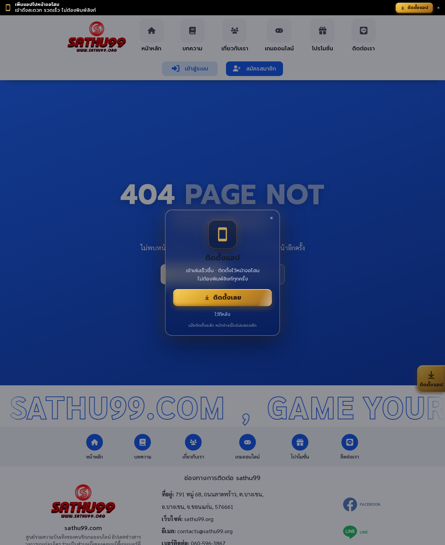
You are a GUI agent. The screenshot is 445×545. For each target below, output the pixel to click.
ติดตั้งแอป (417, 8)
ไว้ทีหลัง (222, 314)
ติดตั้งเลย (227, 297)
